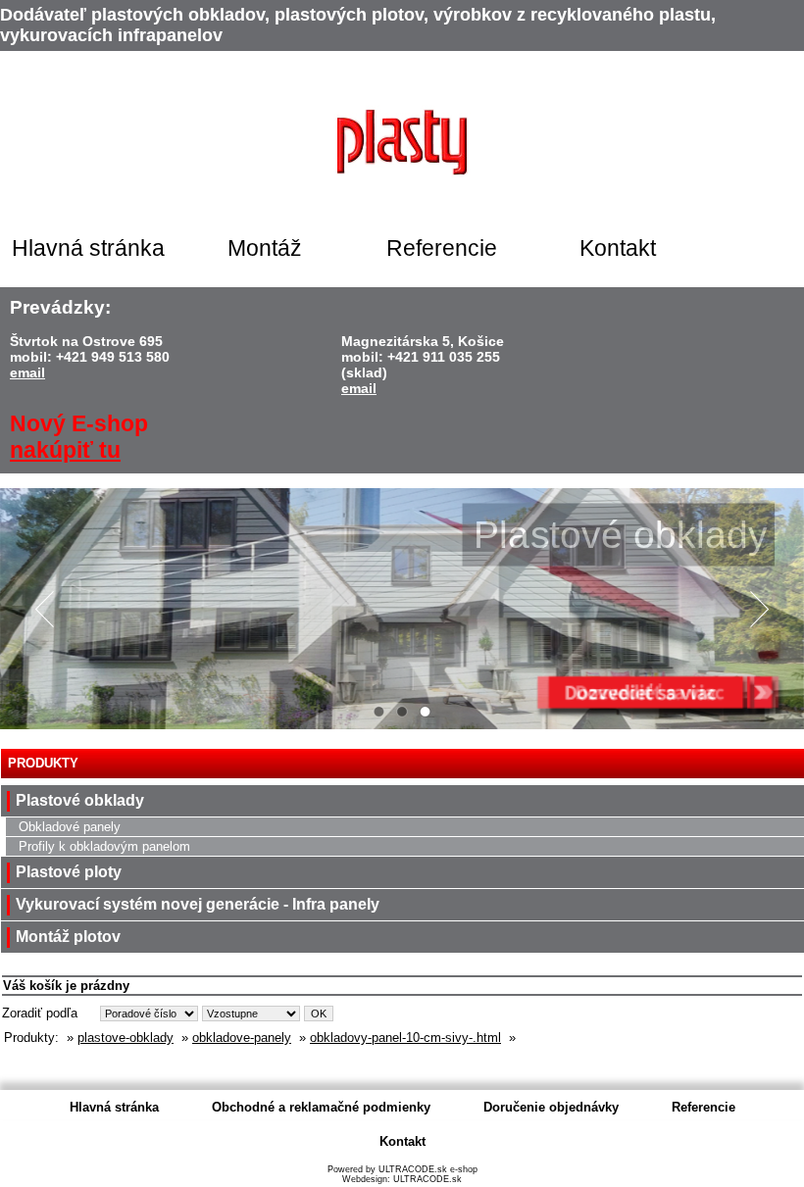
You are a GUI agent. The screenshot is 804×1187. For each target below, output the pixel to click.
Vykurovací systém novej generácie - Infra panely (197, 904)
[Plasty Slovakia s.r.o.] (402, 141)
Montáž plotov (68, 936)
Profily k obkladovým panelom (104, 846)
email (27, 372)
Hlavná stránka (88, 248)
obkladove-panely (241, 1037)
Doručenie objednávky (551, 1107)
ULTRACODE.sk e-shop (427, 1169)
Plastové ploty (69, 872)
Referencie (441, 248)
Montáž (264, 248)
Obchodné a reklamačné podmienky (321, 1107)
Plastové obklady (80, 800)
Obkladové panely (70, 826)
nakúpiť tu (65, 450)
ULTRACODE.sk (427, 1179)
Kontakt (617, 248)
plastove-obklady (125, 1037)
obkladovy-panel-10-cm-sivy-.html (405, 1037)
